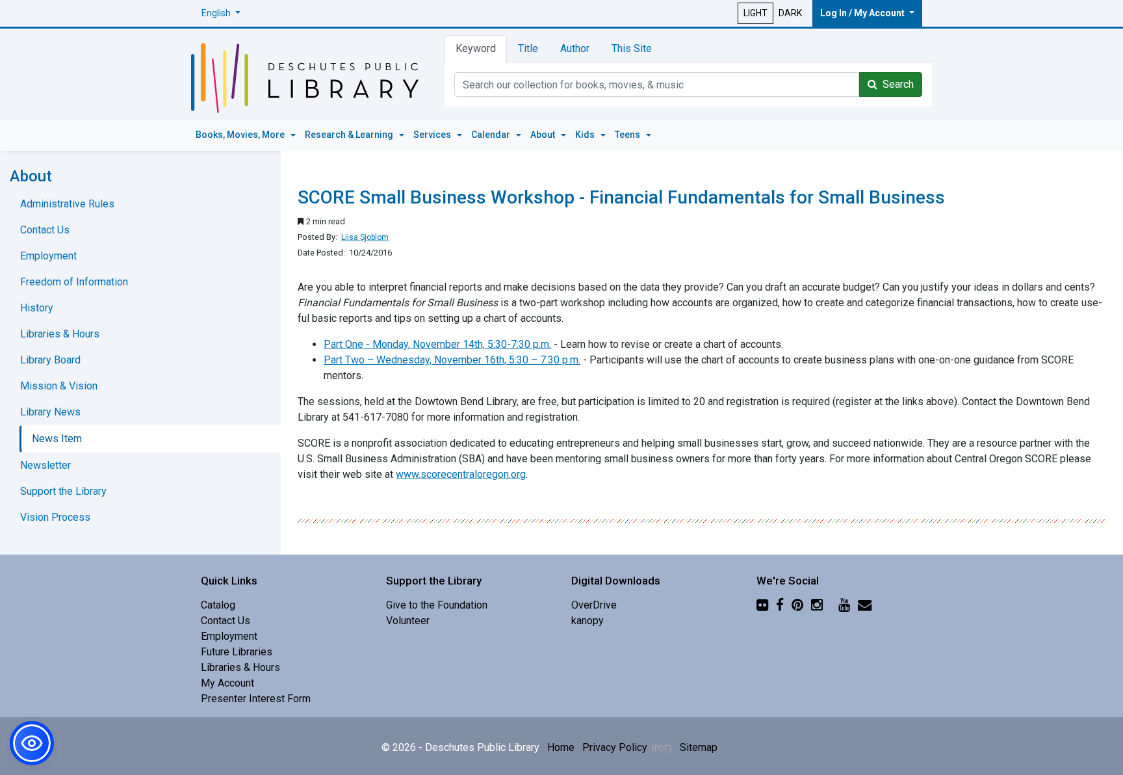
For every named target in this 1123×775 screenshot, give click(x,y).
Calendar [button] (491, 134)
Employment (48, 256)
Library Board (50, 360)
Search (895, 84)
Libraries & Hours (59, 334)
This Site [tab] (632, 48)
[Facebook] (780, 605)
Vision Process (55, 517)
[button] (221, 13)
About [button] (543, 134)
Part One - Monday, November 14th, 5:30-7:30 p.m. (437, 344)
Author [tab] (574, 48)
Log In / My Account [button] (863, 13)
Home (560, 747)
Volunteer (408, 620)
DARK (790, 13)
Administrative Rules (67, 204)
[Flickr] (762, 605)
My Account (227, 683)
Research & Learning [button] (350, 134)
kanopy (587, 620)
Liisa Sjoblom (365, 237)
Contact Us (45, 230)
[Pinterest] (797, 605)
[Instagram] (817, 605)
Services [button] (433, 134)
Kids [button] (586, 134)
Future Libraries (236, 652)
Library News (50, 412)
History (36, 308)
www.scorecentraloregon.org (461, 474)
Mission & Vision (58, 386)
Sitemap (698, 747)
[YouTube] (844, 605)
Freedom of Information (74, 282)
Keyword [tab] (476, 48)
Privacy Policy (627, 747)
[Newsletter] (864, 605)
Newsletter (45, 465)
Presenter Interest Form (256, 698)
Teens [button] (628, 134)
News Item (57, 438)
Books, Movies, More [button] (241, 134)
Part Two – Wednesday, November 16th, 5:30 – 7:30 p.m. (452, 360)
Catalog (218, 605)
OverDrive (594, 605)
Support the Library (63, 491)
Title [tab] (528, 48)
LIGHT (755, 13)
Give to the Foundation (436, 605)
